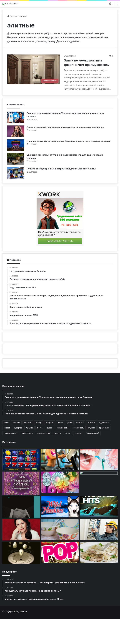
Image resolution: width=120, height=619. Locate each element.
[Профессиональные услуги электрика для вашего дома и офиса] (99, 529)
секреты (78, 433)
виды (6, 422)
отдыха (91, 428)
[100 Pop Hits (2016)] (60, 552)
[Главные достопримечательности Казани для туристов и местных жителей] (15, 145)
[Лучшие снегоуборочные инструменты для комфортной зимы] (15, 173)
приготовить (27, 433)
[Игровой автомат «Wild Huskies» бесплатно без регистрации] (60, 506)
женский (80, 422)
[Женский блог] (10, 4)
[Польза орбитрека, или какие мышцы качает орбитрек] (60, 459)
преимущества (10, 433)
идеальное (104, 422)
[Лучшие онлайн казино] (21, 459)
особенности (62, 428)
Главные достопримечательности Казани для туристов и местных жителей (68, 141)
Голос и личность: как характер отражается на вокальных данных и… (66, 127)
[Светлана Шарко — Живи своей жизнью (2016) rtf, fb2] (21, 529)
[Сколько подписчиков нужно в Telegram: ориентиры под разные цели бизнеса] (15, 117)
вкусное (16, 422)
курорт (7, 428)
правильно (104, 428)
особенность (78, 428)
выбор (38, 422)
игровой (91, 422)
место (39, 428)
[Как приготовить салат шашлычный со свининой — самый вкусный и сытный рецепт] (99, 552)
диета (60, 422)
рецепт (58, 433)
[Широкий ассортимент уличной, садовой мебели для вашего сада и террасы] (15, 159)
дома (69, 422)
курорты (18, 428)
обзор (49, 428)
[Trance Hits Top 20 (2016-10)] (99, 506)
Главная (13, 16)
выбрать (49, 422)
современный (93, 433)
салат (68, 433)
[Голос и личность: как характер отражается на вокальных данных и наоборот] (15, 131)
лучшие (29, 428)
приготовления (43, 433)
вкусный (27, 422)
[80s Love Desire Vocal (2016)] (60, 482)
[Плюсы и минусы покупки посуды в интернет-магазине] (60, 529)
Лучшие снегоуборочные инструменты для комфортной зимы (61, 168)
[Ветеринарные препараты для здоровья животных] (99, 482)
